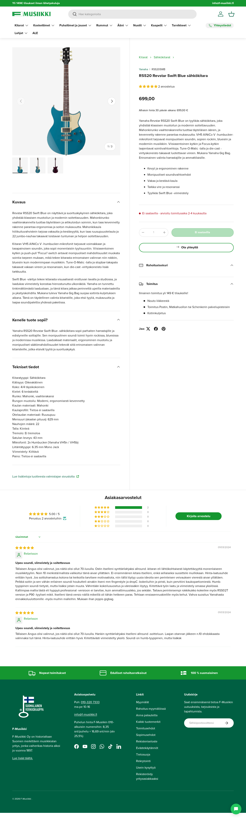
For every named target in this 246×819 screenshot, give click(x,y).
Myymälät (142, 702)
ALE (35, 33)
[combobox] (132, 14)
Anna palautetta (146, 715)
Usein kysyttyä (145, 767)
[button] (231, 14)
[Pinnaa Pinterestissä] (163, 329)
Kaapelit (156, 25)
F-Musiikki (26, 799)
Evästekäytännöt (147, 748)
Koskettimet (41, 25)
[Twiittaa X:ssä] (148, 329)
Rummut (102, 25)
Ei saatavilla (202, 232)
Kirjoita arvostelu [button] (198, 516)
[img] (24, 548)
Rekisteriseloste (146, 741)
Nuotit (137, 25)
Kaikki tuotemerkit (148, 722)
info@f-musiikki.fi (223, 3)
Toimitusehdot (145, 728)
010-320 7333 (90, 702)
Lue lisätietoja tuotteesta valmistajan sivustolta (43, 476)
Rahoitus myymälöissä (151, 708)
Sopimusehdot (145, 735)
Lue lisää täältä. (22, 758)
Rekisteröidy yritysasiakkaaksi (147, 776)
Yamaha (143, 69)
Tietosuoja (143, 754)
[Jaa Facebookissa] (156, 329)
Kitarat (19, 25)
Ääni (120, 25)
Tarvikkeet (179, 25)
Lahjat (19, 33)
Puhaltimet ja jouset (73, 25)
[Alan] (236, 809)
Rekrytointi (143, 761)
